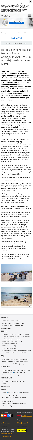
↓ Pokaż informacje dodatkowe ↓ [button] (16, 43)
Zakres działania (6, 353)
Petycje (24, 364)
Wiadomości (22, 33)
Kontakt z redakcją (5, 423)
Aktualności (5, 381)
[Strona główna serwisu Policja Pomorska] (2, 15)
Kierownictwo (5, 334)
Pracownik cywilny (7, 372)
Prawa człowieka (25, 336)
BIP (23, 323)
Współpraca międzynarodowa (10, 336)
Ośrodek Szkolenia (6, 378)
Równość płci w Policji (24, 350)
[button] (29, 16)
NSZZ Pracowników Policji (9, 343)
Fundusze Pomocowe (8, 339)
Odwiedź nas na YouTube (5, 415)
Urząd (3, 356)
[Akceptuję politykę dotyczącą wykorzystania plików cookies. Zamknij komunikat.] (30, 1)
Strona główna (5, 33)
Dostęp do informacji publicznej (11, 364)
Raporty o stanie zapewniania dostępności (14, 403)
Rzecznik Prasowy (13, 392)
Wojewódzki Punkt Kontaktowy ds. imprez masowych (14, 398)
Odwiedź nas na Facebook (8, 415)
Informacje (14, 33)
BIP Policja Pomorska (27, 416)
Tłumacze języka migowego (10, 395)
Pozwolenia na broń (22, 359)
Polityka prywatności (7, 401)
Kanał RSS (2, 415)
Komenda (3, 331)
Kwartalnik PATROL (16, 320)
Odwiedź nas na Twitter (11, 415)
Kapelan (18, 339)
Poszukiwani (16, 353)
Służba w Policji (25, 370)
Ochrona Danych (6, 387)
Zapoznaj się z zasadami (6, 433)
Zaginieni (24, 353)
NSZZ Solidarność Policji (9, 346)
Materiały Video (6, 323)
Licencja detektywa (7, 361)
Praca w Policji (5, 367)
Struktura (13, 334)
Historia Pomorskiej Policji (9, 350)
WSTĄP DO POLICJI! (6, 328)
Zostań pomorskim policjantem (10, 370)
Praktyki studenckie (19, 372)
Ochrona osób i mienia (21, 361)
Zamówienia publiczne (8, 359)
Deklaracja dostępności (8, 406)
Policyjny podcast (7, 325)
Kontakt (4, 383)
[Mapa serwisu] (5, 15)
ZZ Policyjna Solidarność (9, 348)
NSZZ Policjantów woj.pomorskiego (12, 341)
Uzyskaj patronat (18, 325)
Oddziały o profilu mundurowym (11, 375)
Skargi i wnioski (24, 392)
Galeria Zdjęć (16, 323)
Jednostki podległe (23, 334)
